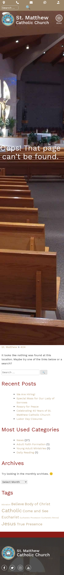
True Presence (29, 524)
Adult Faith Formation (31, 444)
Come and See (35, 511)
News (20, 440)
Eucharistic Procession (30, 518)
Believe (17, 504)
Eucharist (10, 517)
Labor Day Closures (29, 418)
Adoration (6, 505)
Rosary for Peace (28, 406)
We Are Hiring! (26, 394)
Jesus (9, 524)
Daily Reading (25, 452)
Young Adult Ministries (31, 448)
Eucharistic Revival (50, 518)
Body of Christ (37, 504)
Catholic (12, 510)
